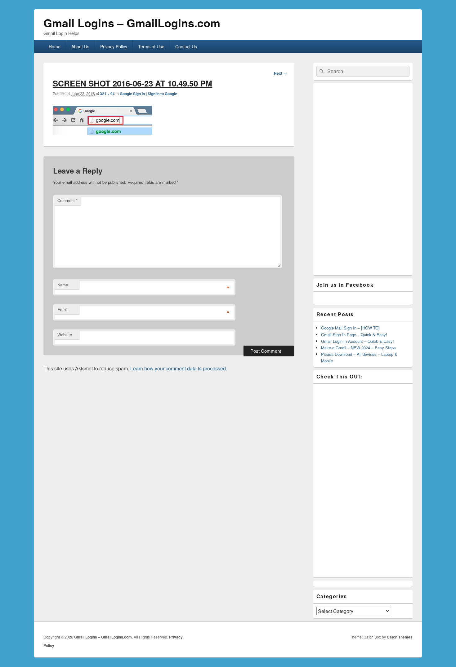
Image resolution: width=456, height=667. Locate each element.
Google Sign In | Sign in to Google (148, 93)
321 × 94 (107, 93)
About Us (80, 46)
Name (62, 285)
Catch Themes (400, 637)
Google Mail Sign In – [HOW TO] (350, 328)
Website (64, 335)
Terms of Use (151, 46)
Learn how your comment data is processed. (178, 368)
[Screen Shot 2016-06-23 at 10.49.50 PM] (102, 132)
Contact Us (186, 46)
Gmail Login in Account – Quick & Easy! (357, 341)
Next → (280, 73)
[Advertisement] (362, 179)
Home (54, 46)
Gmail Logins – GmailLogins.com (131, 23)
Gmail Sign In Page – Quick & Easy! (354, 335)
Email (62, 309)
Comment (67, 200)
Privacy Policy (113, 46)
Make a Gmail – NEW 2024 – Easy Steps (358, 348)
